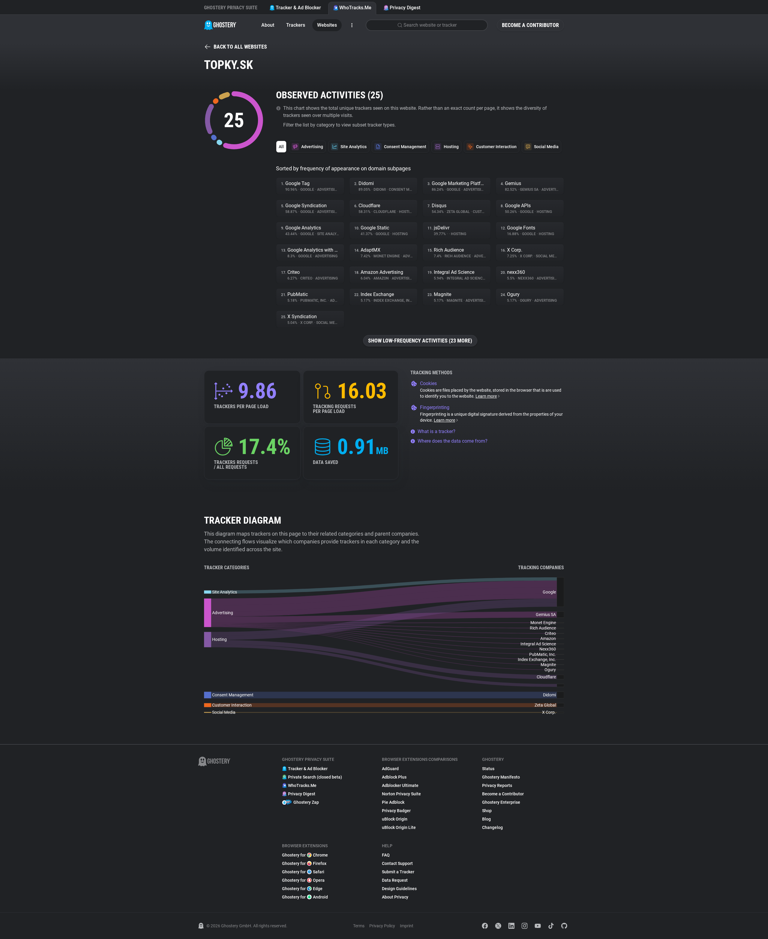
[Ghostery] (220, 25)
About (267, 25)
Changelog (492, 827)
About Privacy (395, 897)
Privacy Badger (396, 810)
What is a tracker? (436, 431)
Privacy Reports (497, 785)
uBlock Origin (394, 819)
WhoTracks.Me (355, 7)
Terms (358, 925)
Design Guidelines (399, 888)
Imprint (406, 925)
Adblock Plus (394, 777)
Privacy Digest (405, 7)
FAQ (386, 855)
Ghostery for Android (305, 897)
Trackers (295, 25)
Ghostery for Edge (302, 888)
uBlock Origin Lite (399, 827)
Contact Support (397, 863)
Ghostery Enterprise (501, 802)
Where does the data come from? (453, 441)
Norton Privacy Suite (401, 793)
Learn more (486, 396)
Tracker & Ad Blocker (298, 7)
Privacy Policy (382, 925)
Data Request (395, 880)
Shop (487, 810)
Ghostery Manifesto (501, 777)
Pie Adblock (393, 802)
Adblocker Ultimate (400, 785)
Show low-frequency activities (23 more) (420, 340)
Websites (327, 25)
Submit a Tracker (398, 871)
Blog (486, 819)
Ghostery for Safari (303, 871)
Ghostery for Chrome (305, 855)
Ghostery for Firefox (304, 863)
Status (488, 768)
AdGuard (390, 768)
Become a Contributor (530, 25)
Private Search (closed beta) (315, 777)
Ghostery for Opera (303, 880)
